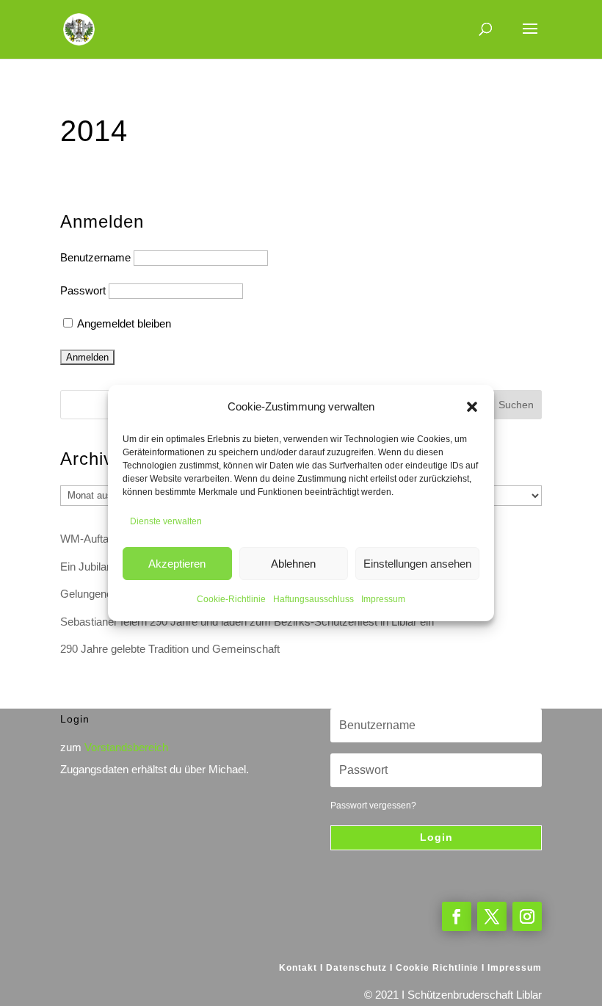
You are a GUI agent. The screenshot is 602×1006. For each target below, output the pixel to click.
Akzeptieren (177, 563)
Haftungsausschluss (313, 599)
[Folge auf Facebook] (456, 916)
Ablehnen (293, 563)
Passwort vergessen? (373, 805)
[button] (472, 406)
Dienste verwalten (166, 521)
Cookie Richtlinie (437, 968)
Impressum (383, 599)
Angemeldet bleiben (123, 323)
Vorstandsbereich (126, 747)
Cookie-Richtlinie (231, 599)
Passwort (83, 290)
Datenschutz (356, 968)
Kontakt (298, 968)
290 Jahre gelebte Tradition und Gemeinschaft (170, 649)
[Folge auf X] (492, 916)
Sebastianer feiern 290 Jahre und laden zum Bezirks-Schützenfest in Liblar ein (247, 621)
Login (436, 837)
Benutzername (95, 257)
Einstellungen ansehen (417, 563)
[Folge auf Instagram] (527, 916)
